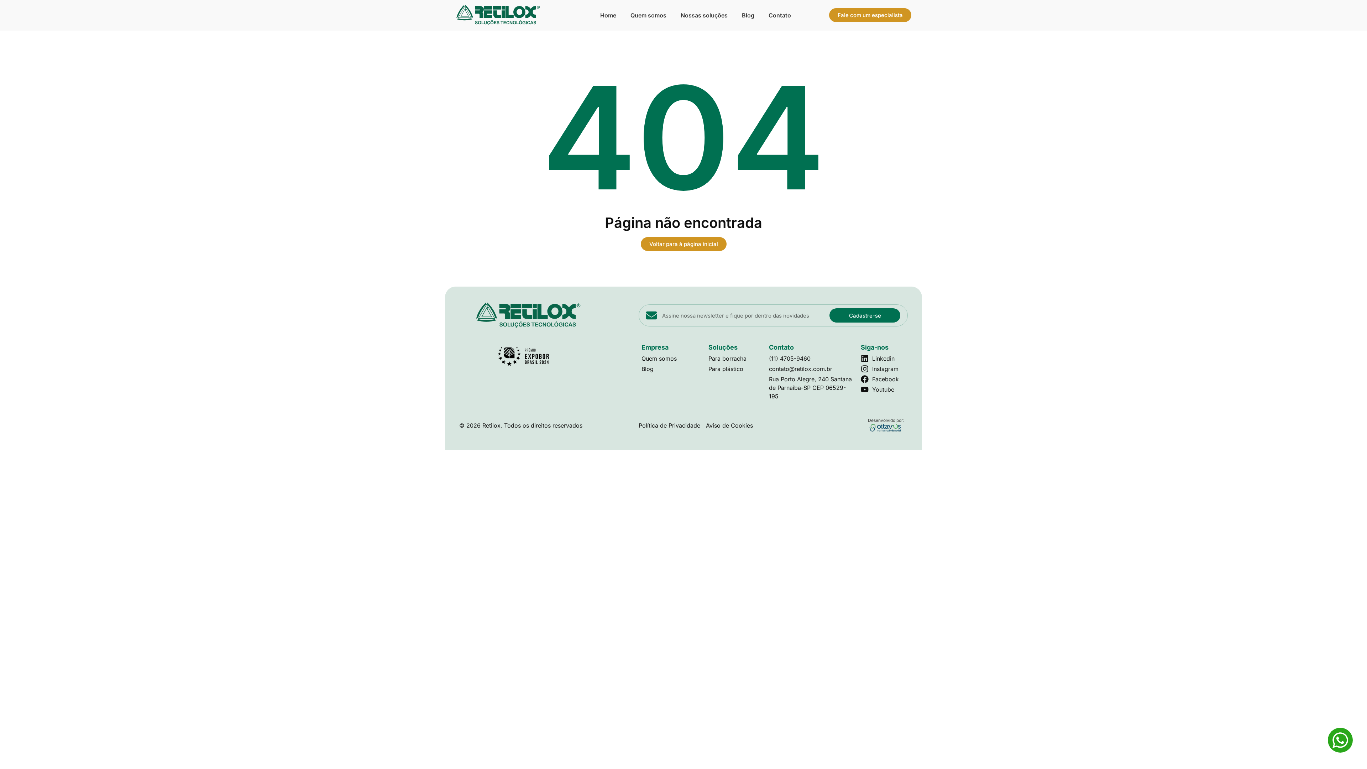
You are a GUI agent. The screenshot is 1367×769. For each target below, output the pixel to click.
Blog (748, 15)
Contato (780, 15)
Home (608, 15)
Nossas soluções (704, 15)
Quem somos (648, 15)
